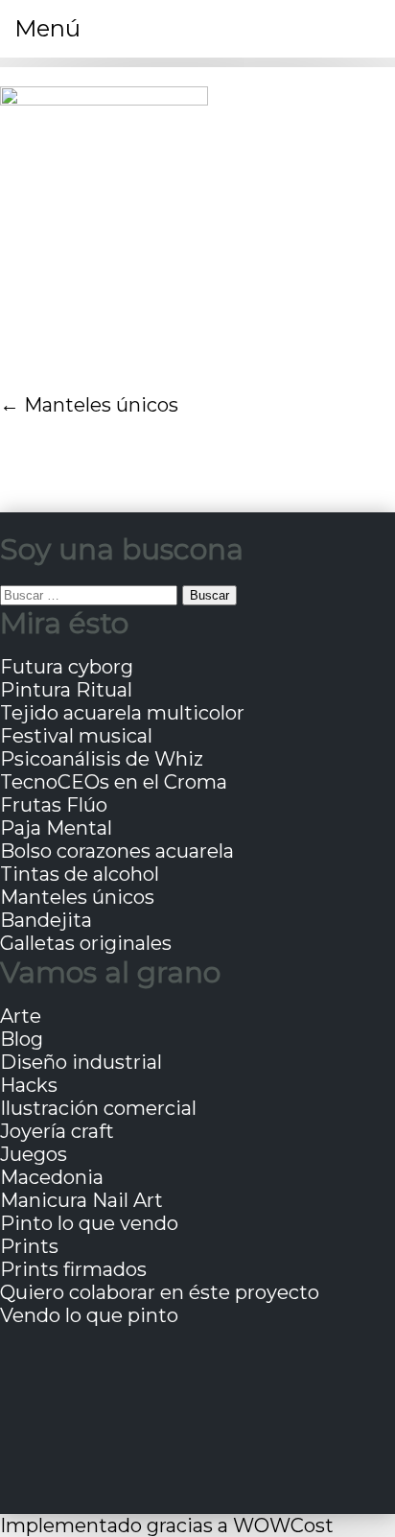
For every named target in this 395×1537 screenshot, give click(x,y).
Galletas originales (86, 943)
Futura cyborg (66, 666)
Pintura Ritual (66, 689)
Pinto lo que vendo (89, 1223)
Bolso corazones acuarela (117, 851)
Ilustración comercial (98, 1108)
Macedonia (52, 1177)
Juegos (33, 1154)
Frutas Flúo (53, 804)
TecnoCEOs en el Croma (113, 781)
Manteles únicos (101, 404)
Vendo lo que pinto (89, 1315)
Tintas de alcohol (79, 874)
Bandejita (46, 920)
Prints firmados (73, 1269)
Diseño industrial (81, 1062)
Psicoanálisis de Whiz (101, 758)
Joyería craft (57, 1131)
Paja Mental (56, 827)
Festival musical (76, 735)
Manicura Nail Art (81, 1200)
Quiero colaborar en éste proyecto (159, 1292)
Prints (29, 1246)
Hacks (29, 1085)
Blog (21, 1039)
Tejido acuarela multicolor (122, 712)
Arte (20, 1016)
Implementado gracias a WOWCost (167, 1525)
